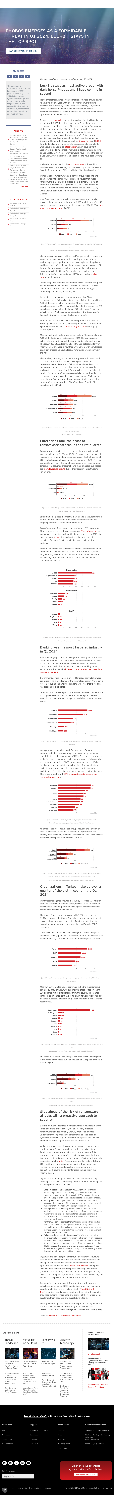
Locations (61, 1439)
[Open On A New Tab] (21, 76)
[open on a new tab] (16, 1463)
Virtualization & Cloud (30, 1341)
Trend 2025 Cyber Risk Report (17, 220)
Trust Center (62, 1448)
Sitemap (48, 1488)
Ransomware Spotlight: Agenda (17, 210)
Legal (13, 1488)
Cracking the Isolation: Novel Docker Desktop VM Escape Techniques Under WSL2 (29, 1378)
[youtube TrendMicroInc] (28, 1463)
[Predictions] (98, 1373)
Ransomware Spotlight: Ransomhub (17, 225)
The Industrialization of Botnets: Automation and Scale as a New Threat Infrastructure (12, 1378)
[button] (18, 1476)
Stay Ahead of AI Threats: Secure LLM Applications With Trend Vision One (66, 1377)
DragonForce (85, 141)
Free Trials (34, 1444)
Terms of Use (36, 1488)
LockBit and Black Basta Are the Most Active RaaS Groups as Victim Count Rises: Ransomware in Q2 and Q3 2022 (18, 179)
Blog (3, 1430)
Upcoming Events (64, 1444)
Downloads (34, 1439)
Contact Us (34, 1435)
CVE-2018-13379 (76, 164)
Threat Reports (7, 1439)
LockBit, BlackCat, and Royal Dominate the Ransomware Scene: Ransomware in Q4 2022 (18, 169)
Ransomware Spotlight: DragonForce (17, 215)
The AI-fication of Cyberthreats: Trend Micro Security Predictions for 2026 (49, 1383)
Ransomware (76, 1316)
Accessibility (23, 1488)
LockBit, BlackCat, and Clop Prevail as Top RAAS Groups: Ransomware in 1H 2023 (18, 159)
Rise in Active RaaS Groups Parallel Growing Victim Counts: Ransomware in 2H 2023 (18, 150)
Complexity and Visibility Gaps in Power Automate (11, 1390)
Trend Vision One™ (79, 1265)
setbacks (58, 120)
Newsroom (6, 1435)
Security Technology (67, 1341)
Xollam (57, 537)
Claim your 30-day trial (85, 1474)
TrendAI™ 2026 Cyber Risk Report (18, 205)
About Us (61, 1430)
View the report (94, 1353)
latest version (71, 146)
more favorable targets (54, 469)
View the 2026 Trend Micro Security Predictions (98, 1385)
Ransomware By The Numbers (58, 1316)
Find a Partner (7, 1444)
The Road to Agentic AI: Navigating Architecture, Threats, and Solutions (64, 1391)
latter (61, 1161)
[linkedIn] (27, 76)
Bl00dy (98, 141)
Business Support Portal (39, 1430)
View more (17, 186)
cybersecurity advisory (75, 326)
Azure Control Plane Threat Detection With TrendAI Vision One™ (30, 1391)
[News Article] (9, 76)
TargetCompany (88, 531)
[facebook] (15, 76)
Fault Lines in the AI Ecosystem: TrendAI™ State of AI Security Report (12, 1361)
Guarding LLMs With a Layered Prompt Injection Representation (66, 1361)
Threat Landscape (11, 1341)
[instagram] (22, 1463)
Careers (60, 1435)
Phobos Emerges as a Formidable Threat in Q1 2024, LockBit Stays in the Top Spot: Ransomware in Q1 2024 (18, 139)
